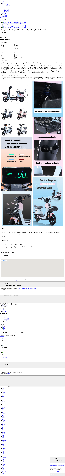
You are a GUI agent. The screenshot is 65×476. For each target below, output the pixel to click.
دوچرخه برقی (6, 8)
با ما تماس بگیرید (4, 16)
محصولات (3, 3)
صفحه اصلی (4, 2)
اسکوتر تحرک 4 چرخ (7, 11)
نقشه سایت (2, 336)
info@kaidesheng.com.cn (5, 350)
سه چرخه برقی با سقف (7, 316)
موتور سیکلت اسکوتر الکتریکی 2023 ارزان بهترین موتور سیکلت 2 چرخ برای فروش (12, 279)
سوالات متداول (4, 13)
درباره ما (3, 14)
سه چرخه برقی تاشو (9, 7)
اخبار (3, 12)
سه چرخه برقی (6, 4)
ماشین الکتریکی (6, 10)
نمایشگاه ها (5, 15)
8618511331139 (4, 357)
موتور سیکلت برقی (7, 9)
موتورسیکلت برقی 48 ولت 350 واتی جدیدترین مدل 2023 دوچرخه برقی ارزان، (12, 280)
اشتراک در (1, 334)
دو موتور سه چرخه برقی (7, 315)
